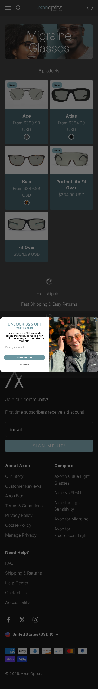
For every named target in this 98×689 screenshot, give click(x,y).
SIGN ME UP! (24, 357)
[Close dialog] (95, 319)
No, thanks (24, 365)
